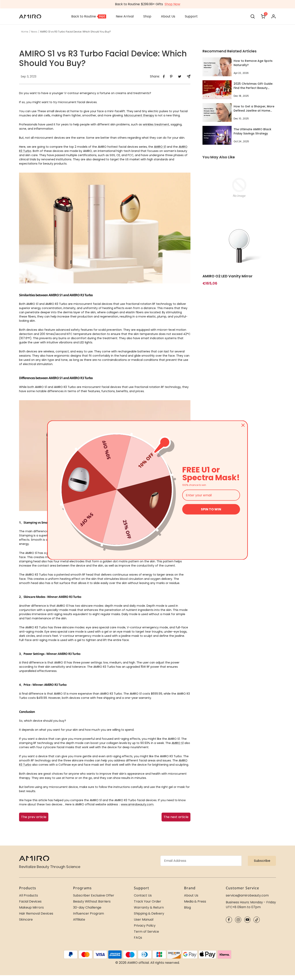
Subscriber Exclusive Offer (93, 895)
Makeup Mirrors (31, 907)
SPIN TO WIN (211, 509)
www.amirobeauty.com (137, 804)
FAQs (138, 937)
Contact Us (143, 895)
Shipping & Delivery (149, 913)
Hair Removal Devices (36, 913)
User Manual (143, 919)
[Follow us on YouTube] (247, 919)
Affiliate (79, 919)
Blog (187, 907)
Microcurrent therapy (139, 115)
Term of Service (146, 931)
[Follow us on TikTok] (256, 919)
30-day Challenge (87, 907)
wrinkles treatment (156, 124)
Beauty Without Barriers (92, 901)
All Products (28, 895)
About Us (191, 895)
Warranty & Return (149, 907)
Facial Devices (30, 901)
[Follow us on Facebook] (228, 919)
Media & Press (195, 901)
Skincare (26, 919)
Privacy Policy (145, 925)
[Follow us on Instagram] (238, 919)
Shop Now (172, 4)
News (34, 31)
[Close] (243, 425)
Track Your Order (147, 901)
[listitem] (164, 76)
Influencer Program (88, 913)
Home (24, 31)
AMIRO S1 (160, 147)
